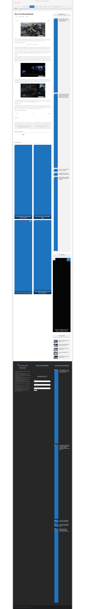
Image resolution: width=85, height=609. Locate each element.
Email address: (36, 386)
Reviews (32, 6)
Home (24, 6)
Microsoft (21, 47)
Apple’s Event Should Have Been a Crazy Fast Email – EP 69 (64, 345)
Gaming (16, 117)
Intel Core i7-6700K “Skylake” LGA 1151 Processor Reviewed (64, 170)
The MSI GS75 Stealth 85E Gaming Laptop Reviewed (23, 293)
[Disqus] (32, 310)
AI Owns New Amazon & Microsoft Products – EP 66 (64, 357)
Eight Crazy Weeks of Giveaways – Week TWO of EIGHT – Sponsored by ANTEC (23, 126)
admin (16, 16)
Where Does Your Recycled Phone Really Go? (22, 383)
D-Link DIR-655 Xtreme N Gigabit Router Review (42, 126)
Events (45, 6)
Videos (41, 6)
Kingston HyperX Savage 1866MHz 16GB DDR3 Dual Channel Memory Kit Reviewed (64, 178)
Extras (49, 6)
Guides (36, 6)
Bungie (17, 47)
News (28, 6)
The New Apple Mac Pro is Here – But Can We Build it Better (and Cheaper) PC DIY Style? (64, 20)
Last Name (36, 383)
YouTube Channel (56, 6)
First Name (36, 379)
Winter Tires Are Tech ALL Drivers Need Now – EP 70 (64, 341)
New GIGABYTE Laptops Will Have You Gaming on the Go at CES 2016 (64, 174)
